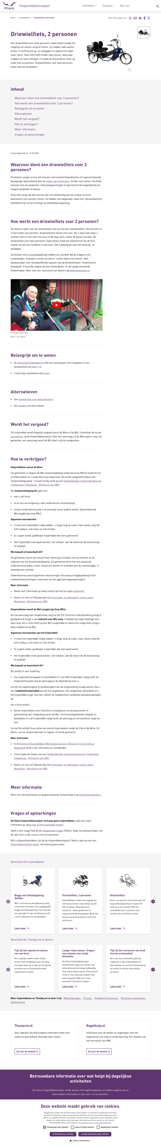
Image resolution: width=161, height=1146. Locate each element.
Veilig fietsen (18, 1002)
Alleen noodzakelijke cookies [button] (94, 1134)
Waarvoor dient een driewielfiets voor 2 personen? (47, 98)
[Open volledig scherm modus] (129, 69)
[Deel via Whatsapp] (130, 18)
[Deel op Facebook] (144, 18)
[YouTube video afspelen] (56, 305)
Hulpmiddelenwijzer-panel (25, 844)
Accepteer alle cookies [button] (63, 1134)
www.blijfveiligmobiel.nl (30, 362)
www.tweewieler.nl (80, 270)
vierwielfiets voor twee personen (36, 399)
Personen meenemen (133, 998)
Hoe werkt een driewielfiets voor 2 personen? (44, 103)
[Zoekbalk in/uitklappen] (157, 6)
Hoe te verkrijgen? (26, 124)
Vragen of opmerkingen (30, 134)
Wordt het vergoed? (27, 119)
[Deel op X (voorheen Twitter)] (148, 18)
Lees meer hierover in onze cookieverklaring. (94, 1123)
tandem (23, 405)
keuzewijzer (17, 436)
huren (46, 373)
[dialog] (80, 1122)
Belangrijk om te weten (29, 108)
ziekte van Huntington (57, 181)
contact (34, 834)
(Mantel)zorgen (72, 998)
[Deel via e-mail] (135, 18)
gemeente (79, 591)
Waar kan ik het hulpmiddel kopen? (45, 824)
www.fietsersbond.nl (90, 794)
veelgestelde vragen (52, 830)
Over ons (124, 5)
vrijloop (31, 254)
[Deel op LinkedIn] (140, 18)
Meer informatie (25, 129)
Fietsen (87, 998)
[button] (84, 49)
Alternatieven (23, 113)
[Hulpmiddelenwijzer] (26, 5)
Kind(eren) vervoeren (106, 998)
